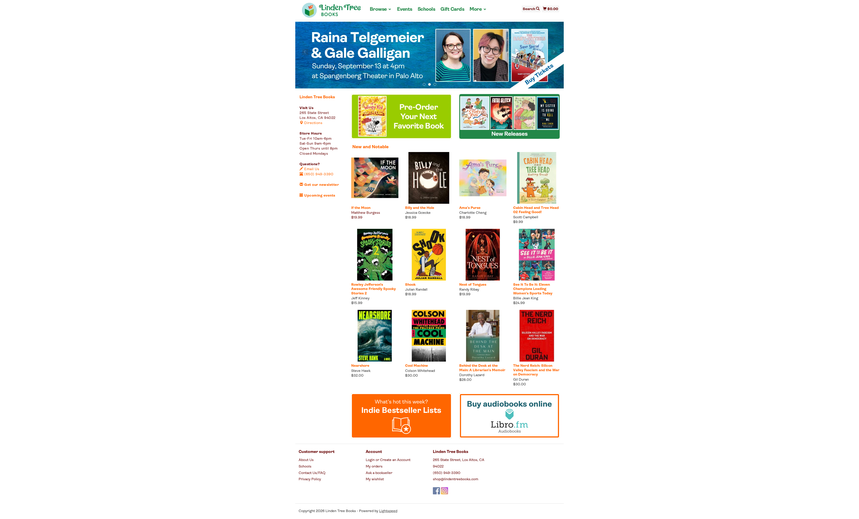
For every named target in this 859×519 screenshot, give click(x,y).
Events (404, 9)
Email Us (311, 169)
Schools (426, 9)
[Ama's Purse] (482, 178)
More (478, 9)
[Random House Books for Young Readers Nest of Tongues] (482, 255)
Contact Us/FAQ (312, 473)
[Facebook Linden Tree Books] (436, 490)
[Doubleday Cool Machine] (428, 336)
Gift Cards (452, 9)
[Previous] (305, 52)
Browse (381, 9)
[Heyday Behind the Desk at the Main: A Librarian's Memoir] (482, 336)
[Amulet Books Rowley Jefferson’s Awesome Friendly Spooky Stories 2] (374, 255)
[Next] (554, 52)
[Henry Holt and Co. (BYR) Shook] (428, 255)
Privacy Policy (310, 479)
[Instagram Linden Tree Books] (444, 490)
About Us (306, 460)
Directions (312, 123)
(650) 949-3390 (318, 174)
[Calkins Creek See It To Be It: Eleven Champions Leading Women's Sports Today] (536, 255)
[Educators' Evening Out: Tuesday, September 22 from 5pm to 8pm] (429, 55)
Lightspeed (388, 511)
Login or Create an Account (388, 460)
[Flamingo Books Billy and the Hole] (428, 178)
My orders (374, 466)
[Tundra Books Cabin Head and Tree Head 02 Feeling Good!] (536, 178)
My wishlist (375, 479)
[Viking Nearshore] (374, 336)
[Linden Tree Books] (331, 12)
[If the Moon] (374, 178)
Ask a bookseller (379, 473)
